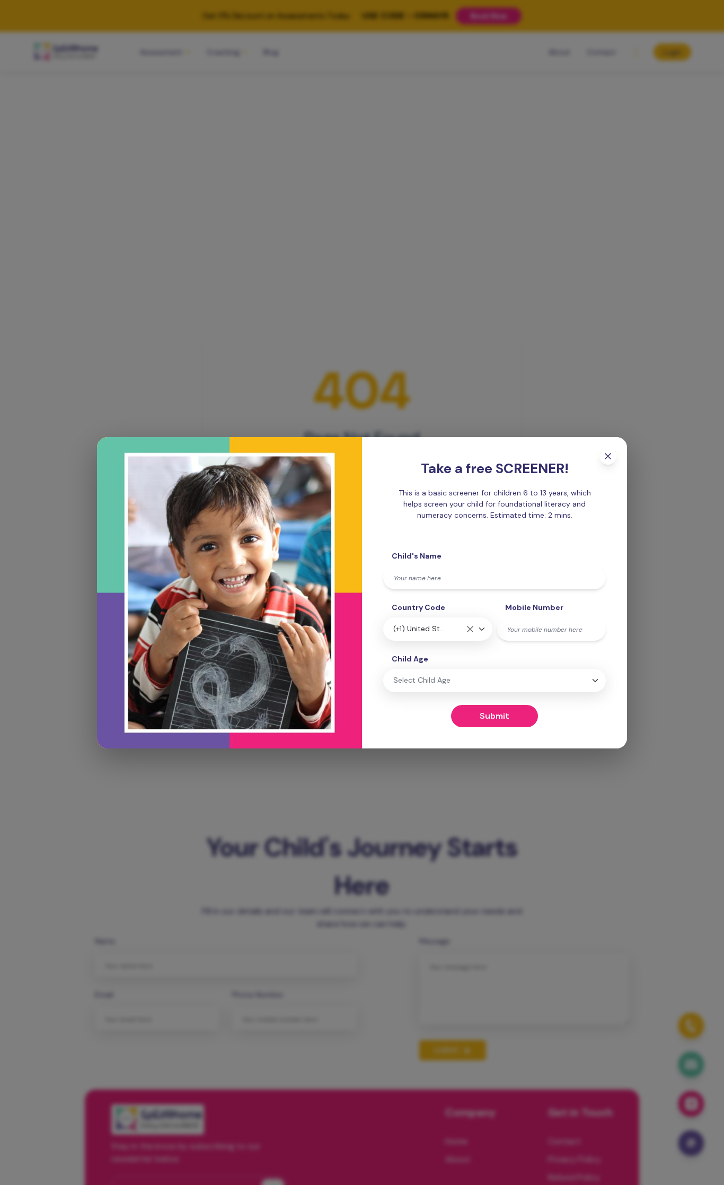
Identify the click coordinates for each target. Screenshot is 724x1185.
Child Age (410, 659)
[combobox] (437, 629)
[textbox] (454, 680)
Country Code (418, 607)
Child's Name (417, 556)
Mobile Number (534, 607)
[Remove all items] (470, 629)
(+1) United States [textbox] (420, 628)
